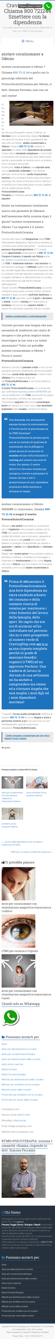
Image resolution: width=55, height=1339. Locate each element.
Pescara (5, 1224)
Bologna (28, 1224)
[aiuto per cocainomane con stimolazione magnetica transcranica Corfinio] (18, 868)
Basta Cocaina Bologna (14, 1074)
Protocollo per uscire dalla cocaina (20, 1099)
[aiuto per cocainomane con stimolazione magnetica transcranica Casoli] (18, 955)
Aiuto (4, 1044)
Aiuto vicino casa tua (12, 1064)
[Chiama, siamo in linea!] (48, 6)
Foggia (13, 1224)
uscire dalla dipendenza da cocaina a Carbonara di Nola (22, 843)
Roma (20, 1224)
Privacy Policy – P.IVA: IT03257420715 (27, 1336)
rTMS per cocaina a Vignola (20, 951)
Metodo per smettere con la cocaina (21, 1084)
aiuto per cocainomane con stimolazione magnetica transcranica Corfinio (26, 907)
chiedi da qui (19, 1120)
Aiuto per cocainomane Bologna (18, 1054)
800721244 (24, 1114)
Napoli (37, 1224)
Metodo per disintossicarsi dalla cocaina (22, 1079)
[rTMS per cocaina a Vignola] (18, 915)
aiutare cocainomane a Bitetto (21, 260)
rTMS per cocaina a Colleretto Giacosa (31, 852)
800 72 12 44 (21, 72)
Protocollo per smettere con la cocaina (22, 1094)
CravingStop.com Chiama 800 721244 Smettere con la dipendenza (27, 14)
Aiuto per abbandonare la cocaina (19, 1049)
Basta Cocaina (9, 1069)
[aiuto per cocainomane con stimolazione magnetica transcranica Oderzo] (12, 782)
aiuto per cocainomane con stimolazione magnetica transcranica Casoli (26, 994)
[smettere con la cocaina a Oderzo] (12, 814)
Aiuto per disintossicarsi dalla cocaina (21, 1059)
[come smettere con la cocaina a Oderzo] (37, 782)
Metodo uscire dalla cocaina (16, 1089)
